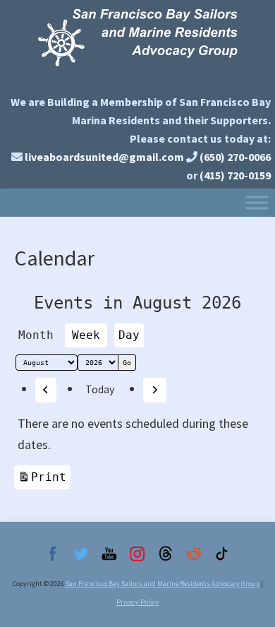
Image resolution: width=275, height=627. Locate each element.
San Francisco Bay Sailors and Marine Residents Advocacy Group (137, 44)
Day (129, 335)
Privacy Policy (137, 602)
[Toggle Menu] (256, 202)
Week (86, 335)
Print (51, 477)
